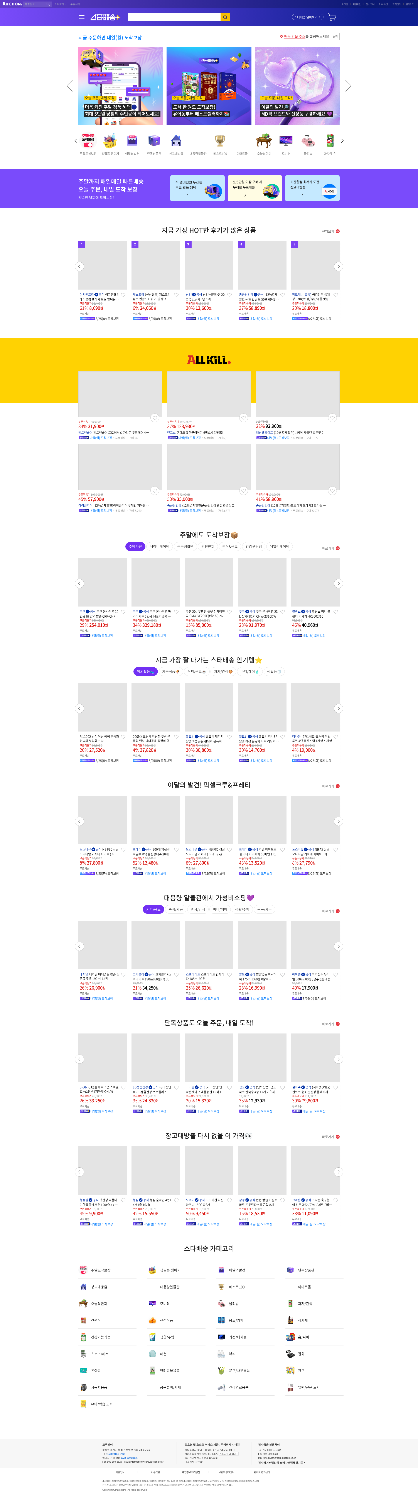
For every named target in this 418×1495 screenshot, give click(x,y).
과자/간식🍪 (223, 671)
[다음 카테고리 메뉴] (342, 140)
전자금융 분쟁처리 (269, 1444)
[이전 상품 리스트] (79, 583)
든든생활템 (185, 546)
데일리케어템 (279, 546)
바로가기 (328, 548)
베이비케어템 (159, 546)
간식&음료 (230, 546)
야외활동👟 (145, 671)
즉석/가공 (176, 909)
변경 (335, 36)
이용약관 (155, 1472)
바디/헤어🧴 (250, 671)
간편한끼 (207, 546)
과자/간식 (198, 909)
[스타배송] (106, 17)
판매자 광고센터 (262, 1472)
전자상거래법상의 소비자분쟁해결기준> (281, 1462)
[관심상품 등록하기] (123, 294)
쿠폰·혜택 (75, 4)
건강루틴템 (254, 546)
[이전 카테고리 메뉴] (75, 140)
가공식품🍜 (171, 671)
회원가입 (356, 4)
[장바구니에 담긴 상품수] (332, 16)
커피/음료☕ (196, 671)
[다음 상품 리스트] (338, 583)
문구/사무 (264, 909)
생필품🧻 (274, 671)
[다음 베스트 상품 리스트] (338, 266)
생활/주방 (242, 909)
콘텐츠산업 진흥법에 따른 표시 (218, 1484)
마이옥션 (383, 4)
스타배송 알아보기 (306, 17)
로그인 (344, 4)
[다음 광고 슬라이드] (348, 86)
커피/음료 (153, 909)
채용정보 (120, 1472)
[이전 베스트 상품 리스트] (79, 266)
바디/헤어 (220, 909)
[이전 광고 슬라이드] (69, 86)
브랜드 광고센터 (226, 1472)
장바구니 (370, 4)
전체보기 (328, 231)
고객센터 (396, 4)
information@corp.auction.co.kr (146, 1461)
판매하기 (410, 4)
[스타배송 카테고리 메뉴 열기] (82, 17)
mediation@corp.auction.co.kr (280, 1458)
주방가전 (135, 546)
